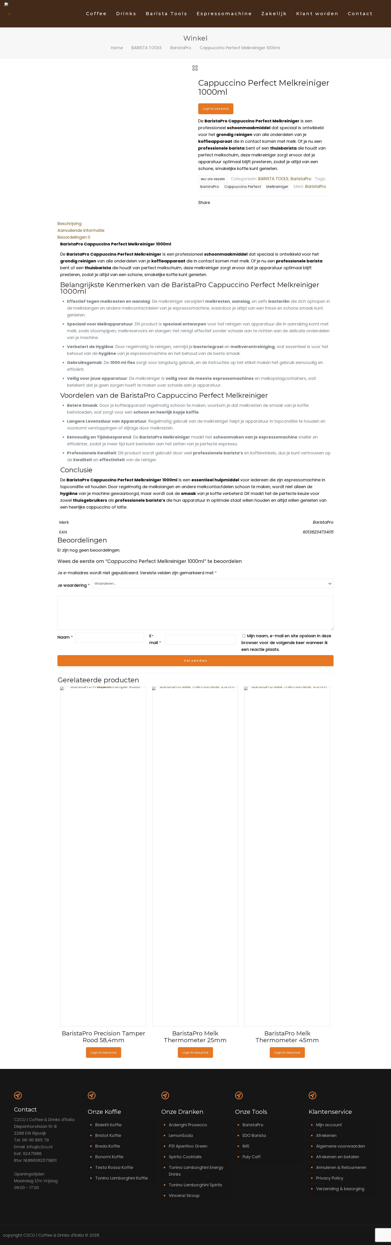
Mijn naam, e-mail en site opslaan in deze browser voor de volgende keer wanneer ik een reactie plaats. (286, 642)
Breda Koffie (107, 1146)
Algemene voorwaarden (340, 1146)
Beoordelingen (73, 237)
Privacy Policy (329, 1178)
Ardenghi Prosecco (188, 1125)
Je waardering (73, 585)
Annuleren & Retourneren (341, 1167)
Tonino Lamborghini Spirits (195, 1185)
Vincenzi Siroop (184, 1195)
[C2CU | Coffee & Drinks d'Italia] (7, 13)
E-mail (155, 639)
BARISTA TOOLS (146, 48)
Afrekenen (326, 1135)
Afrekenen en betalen (337, 1157)
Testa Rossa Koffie (114, 1167)
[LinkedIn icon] (368, 1235)
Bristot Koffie (108, 1135)
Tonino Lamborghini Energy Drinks (196, 1171)
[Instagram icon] (372, 1235)
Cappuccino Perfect (242, 186)
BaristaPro (180, 48)
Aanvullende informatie (80, 230)
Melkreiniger (277, 186)
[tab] (195, 223)
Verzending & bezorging (340, 1189)
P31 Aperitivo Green (188, 1146)
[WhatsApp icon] (358, 1235)
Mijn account (329, 1125)
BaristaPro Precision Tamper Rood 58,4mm (103, 1037)
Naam (65, 637)
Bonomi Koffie (109, 1157)
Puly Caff (252, 1157)
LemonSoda (181, 1135)
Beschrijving (69, 223)
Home (117, 48)
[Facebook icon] (363, 1235)
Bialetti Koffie (108, 1125)
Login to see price (216, 109)
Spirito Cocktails (185, 1157)
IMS (246, 1146)
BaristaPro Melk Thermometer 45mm (287, 1037)
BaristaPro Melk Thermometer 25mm (195, 1037)
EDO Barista (254, 1135)
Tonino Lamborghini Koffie (121, 1178)
